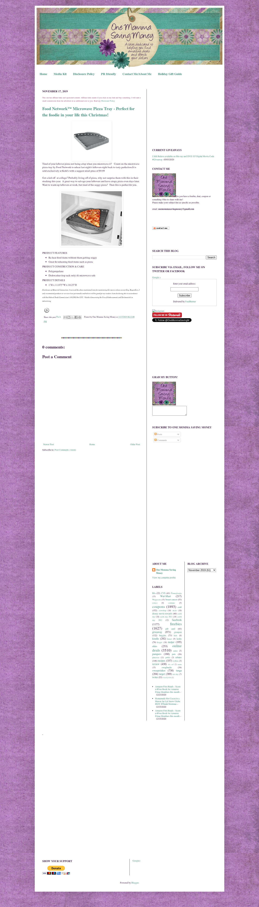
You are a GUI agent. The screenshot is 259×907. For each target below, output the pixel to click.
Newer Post (48, 444)
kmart (169, 639)
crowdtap (162, 610)
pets (174, 654)
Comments (162, 440)
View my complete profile (164, 577)
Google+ (136, 860)
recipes (161, 660)
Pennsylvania (176, 593)
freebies (176, 623)
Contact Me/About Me (136, 74)
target (162, 674)
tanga (179, 670)
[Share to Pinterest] (80, 317)
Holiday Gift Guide (170, 74)
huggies (162, 635)
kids (175, 635)
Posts (159, 434)
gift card (170, 628)
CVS (163, 592)
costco (154, 603)
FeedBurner (190, 301)
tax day (175, 674)
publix (167, 657)
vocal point (167, 677)
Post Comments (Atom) (65, 449)
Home (43, 74)
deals (175, 610)
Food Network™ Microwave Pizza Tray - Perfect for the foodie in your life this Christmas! (88, 111)
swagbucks (167, 667)
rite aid (171, 664)
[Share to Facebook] (76, 317)
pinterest (155, 657)
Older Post (135, 444)
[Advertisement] (184, 115)
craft (180, 607)
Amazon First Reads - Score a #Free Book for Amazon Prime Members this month (168, 689)
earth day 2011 (166, 616)
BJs (154, 592)
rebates (178, 657)
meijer (171, 642)
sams (180, 664)
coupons (158, 606)
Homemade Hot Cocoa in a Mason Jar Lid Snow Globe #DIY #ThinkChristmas (167, 701)
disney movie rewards (162, 613)
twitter (155, 677)
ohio (154, 646)
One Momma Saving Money (166, 571)
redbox (175, 660)
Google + (156, 277)
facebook (177, 620)
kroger (159, 642)
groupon (178, 632)
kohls (179, 638)
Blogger (134, 882)
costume (171, 603)
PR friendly (108, 74)
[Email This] (65, 317)
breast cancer (171, 599)
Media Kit (60, 74)
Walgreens (156, 599)
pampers (156, 654)
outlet (175, 650)
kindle (155, 638)
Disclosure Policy (84, 74)
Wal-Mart (165, 596)
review (155, 664)
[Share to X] (72, 317)
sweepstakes (159, 670)
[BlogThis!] (69, 317)
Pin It (58, 317)
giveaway (157, 632)
